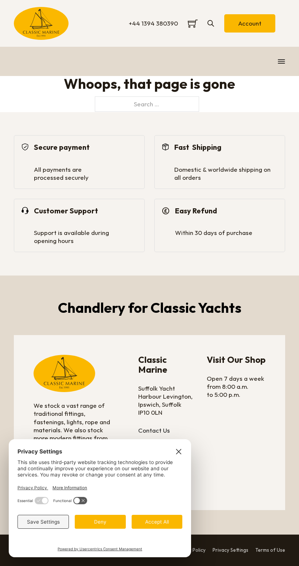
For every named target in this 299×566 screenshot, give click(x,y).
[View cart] (193, 24)
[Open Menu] (281, 61)
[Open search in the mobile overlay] (210, 23)
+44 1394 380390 (153, 23)
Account (249, 23)
